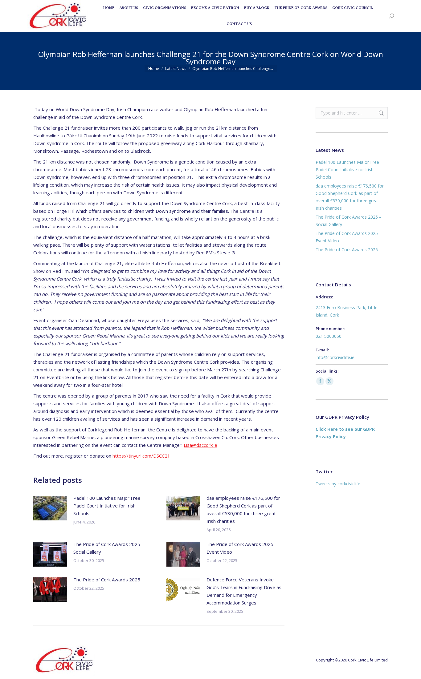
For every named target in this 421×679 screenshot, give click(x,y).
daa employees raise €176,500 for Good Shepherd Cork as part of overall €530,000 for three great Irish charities (243, 509)
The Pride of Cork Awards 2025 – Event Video (241, 548)
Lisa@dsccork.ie (200, 445)
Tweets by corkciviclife (338, 484)
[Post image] (50, 508)
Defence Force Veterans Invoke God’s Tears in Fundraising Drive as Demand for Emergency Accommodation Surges (243, 591)
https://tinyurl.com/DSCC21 (141, 456)
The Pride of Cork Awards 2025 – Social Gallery (108, 548)
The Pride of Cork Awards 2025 (106, 579)
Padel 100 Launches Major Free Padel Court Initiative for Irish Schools (107, 505)
